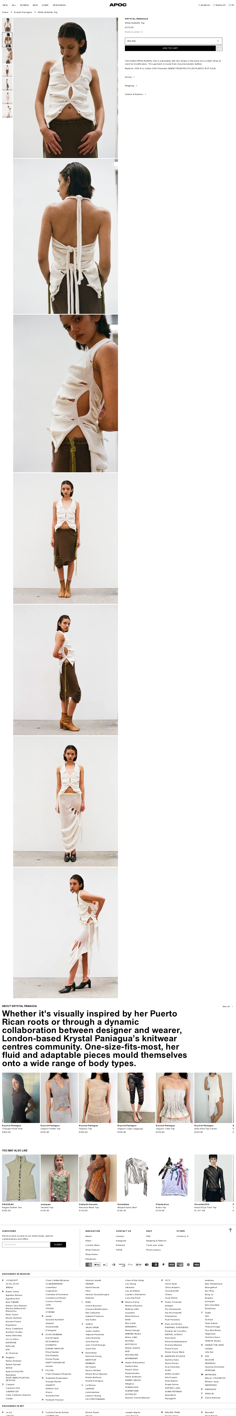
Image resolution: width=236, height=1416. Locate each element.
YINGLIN (209, 1393)
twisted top (47, 1207)
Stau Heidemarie (214, 1284)
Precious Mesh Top (89, 1207)
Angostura (11, 1325)
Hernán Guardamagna (97, 1294)
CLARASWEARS (54, 1284)
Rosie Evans (171, 1348)
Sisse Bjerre (171, 1381)
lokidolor (129, 1287)
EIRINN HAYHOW (55, 1348)
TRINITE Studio (213, 1341)
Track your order (155, 1245)
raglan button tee (12, 1207)
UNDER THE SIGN (214, 1345)
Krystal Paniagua (23, 12)
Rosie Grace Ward (174, 1352)
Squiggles (170, 1398)
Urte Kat (209, 1352)
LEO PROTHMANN (95, 1399)
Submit (58, 1244)
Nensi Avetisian (133, 1376)
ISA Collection (93, 1313)
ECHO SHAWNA (54, 1334)
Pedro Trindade (173, 1302)
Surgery (209, 1298)
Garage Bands (53, 1381)
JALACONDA (92, 1327)
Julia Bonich (92, 1341)
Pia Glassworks (173, 1309)
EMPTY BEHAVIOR (55, 1362)
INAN (88, 1302)
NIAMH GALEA (133, 1380)
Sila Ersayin (171, 1377)
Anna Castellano (14, 1328)
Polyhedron (171, 1316)
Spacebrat (170, 1395)
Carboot (10, 1384)
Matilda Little (132, 1309)
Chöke (9, 1398)
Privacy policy (153, 1250)
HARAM (90, 1284)
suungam (210, 1301)
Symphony (210, 1308)
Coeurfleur (51, 1287)
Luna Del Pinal (132, 1298)
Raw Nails (170, 1338)
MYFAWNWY (131, 1358)
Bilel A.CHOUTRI (14, 1371)
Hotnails (90, 1298)
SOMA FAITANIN (173, 1391)
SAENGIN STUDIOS (175, 1356)
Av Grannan (12, 1353)
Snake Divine (171, 1384)
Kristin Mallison (94, 1377)
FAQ (148, 1236)
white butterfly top (47, 12)
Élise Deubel (52, 1352)
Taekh (208, 1313)
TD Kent (209, 1319)
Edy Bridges (52, 1338)
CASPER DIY (12, 1391)
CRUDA (50, 1308)
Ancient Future (13, 1321)
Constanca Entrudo (56, 1298)
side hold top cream (205, 1128)
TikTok (119, 1250)
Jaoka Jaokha (93, 1331)
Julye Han (91, 1348)
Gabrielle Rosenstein (57, 1378)
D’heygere (51, 1330)
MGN (128, 1319)
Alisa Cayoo (12, 1314)
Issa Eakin (91, 1319)
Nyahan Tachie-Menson (137, 1398)
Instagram (121, 1240)
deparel (50, 1323)
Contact (120, 1236)
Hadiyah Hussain (55, 1400)
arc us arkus (12, 1339)
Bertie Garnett (13, 1364)
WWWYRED (211, 1385)
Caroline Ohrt (13, 1388)
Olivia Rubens (172, 1287)
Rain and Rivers (173, 1324)
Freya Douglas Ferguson (58, 1374)
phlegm (169, 1305)
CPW (48, 1305)
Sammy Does (172, 1360)
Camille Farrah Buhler (57, 1412)
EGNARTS (51, 1345)
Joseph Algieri (132, 1412)
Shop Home (92, 1254)
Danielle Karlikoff (54, 1319)
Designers (91, 1259)
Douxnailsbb (52, 1327)
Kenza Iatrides (93, 1370)
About (89, 1236)
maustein (130, 1313)
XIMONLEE (210, 1389)
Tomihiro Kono (212, 1337)
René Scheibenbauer (176, 1341)
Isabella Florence (95, 1316)
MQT (127, 1351)
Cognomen (51, 1291)
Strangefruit (211, 1287)
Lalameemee (92, 1392)
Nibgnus (129, 1384)
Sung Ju (209, 1294)
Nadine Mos (131, 1366)
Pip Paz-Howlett (173, 1313)
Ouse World (171, 1298)
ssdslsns (209, 1280)
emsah (49, 1366)
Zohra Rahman (213, 1398)
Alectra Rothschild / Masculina (16, 1309)
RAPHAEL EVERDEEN (176, 1327)
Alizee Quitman (14, 1318)
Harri (88, 1291)
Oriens (168, 1294)
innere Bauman (94, 1305)
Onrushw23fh (172, 1291)
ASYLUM (10, 1346)
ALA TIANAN (12, 1302)
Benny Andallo (13, 1361)
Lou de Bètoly (132, 1291)
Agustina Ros (13, 1298)
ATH (8, 1349)
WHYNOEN (210, 1374)
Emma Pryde (52, 1359)
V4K (207, 1356)
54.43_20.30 (12, 1284)
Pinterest (120, 1245)
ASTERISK (11, 1342)
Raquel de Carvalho (175, 1331)
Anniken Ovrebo (14, 1332)
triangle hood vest (12, 1128)
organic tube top (165, 1128)
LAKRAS (90, 1388)
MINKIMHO (131, 1327)
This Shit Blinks (213, 1330)
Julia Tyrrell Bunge (95, 1345)
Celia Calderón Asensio (18, 1395)
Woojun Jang (212, 1381)
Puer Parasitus (172, 1319)
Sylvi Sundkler (212, 1305)
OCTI (167, 1280)
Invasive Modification (97, 1309)
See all (226, 1006)
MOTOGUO (131, 1344)
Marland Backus (133, 1305)
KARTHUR (91, 1360)
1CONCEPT (12, 1280)
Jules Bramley (93, 1338)
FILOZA (50, 1370)
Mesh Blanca (132, 1316)
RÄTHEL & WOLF (174, 1334)
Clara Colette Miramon (57, 1280)
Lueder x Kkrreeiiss (135, 1294)
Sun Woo (209, 1291)
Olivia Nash (171, 1284)
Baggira (10, 1357)
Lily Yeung (130, 1284)
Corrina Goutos (54, 1301)
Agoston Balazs (14, 1295)
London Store (93, 1245)
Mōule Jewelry (132, 1348)
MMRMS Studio (133, 1334)
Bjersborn (11, 1375)
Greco (49, 1392)
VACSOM (209, 1360)
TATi (207, 1316)
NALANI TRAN (172, 1412)
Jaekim (89, 1324)
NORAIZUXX (131, 1387)
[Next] (37, 1098)
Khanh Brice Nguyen (96, 1374)
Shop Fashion (93, 1250)
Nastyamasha (132, 1373)
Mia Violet (130, 1323)
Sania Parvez (172, 1363)
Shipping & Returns (156, 1240)
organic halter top (50, 1128)
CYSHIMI (50, 1312)
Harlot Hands (92, 1287)
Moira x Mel (131, 1337)
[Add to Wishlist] (219, 48)
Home (5, 12)
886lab (9, 1287)
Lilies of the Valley (134, 1280)
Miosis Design (132, 1330)
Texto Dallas (211, 1323)
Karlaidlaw (91, 1353)
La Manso (91, 1385)
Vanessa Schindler (214, 1367)
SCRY (168, 1370)
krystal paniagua (136, 19)
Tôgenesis (210, 1334)
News (88, 1240)
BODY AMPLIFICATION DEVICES (17, 1379)
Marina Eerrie (132, 1302)
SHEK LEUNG (172, 1374)
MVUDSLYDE (131, 1355)
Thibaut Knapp (212, 1327)
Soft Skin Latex (172, 1388)
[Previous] (5, 1098)
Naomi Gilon (132, 1369)
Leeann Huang (93, 1395)
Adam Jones (12, 1291)
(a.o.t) (9, 1412)
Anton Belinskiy (14, 1335)
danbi (49, 1316)
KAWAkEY (91, 1363)
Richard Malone (173, 1345)
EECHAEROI (52, 1341)
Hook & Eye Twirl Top (205, 1207)
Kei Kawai (91, 1367)
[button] (5, 5)
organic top (85, 1128)
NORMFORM (132, 1391)
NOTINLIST (131, 1394)
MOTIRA (129, 1341)
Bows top (161, 1207)
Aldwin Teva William (16, 1305)
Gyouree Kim (52, 1395)
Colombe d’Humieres (57, 1294)
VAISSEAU (210, 1363)
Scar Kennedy (172, 1367)
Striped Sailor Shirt (127, 1207)
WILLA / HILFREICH (215, 1378)
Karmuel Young (94, 1356)
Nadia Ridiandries (135, 1362)
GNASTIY (50, 1385)
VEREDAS (210, 1370)
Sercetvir (209, 1412)
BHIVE (9, 1368)
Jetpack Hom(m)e (95, 1334)
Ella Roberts (52, 1355)
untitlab (209, 1348)
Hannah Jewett (93, 1280)
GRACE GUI (52, 1388)
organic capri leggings (130, 1128)
